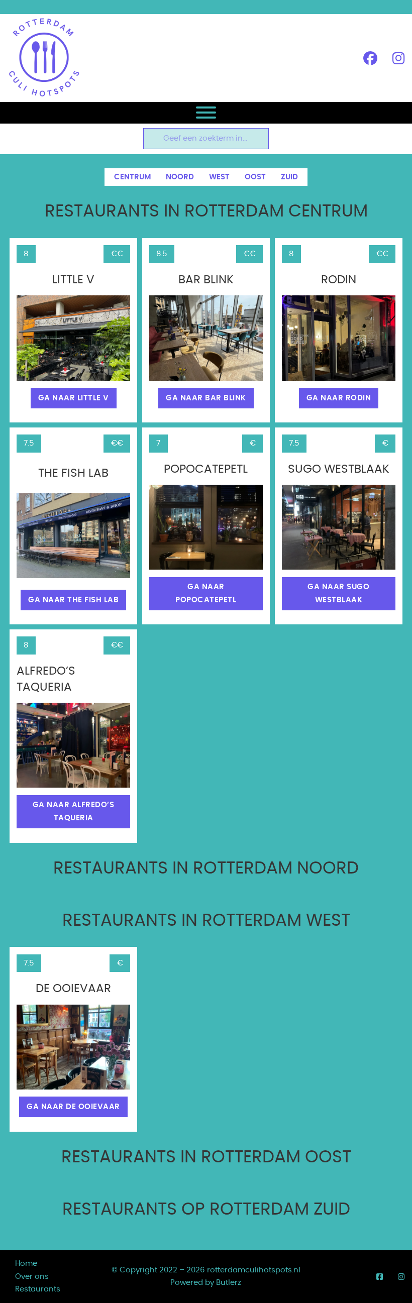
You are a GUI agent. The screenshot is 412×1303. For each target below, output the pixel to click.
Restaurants (37, 1289)
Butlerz (228, 1282)
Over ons (32, 1276)
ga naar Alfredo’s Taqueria (74, 811)
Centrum (132, 177)
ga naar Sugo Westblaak (338, 593)
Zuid (289, 177)
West (219, 177)
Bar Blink (206, 280)
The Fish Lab (73, 473)
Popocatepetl (206, 469)
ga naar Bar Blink (206, 398)
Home (26, 1263)
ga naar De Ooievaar (73, 1107)
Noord (180, 177)
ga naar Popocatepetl (205, 593)
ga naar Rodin (338, 398)
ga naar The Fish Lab (73, 600)
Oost (255, 177)
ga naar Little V (73, 398)
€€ (117, 254)
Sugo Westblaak (338, 469)
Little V (73, 280)
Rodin (338, 280)
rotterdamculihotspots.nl (253, 1270)
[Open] (206, 112)
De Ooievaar (73, 989)
